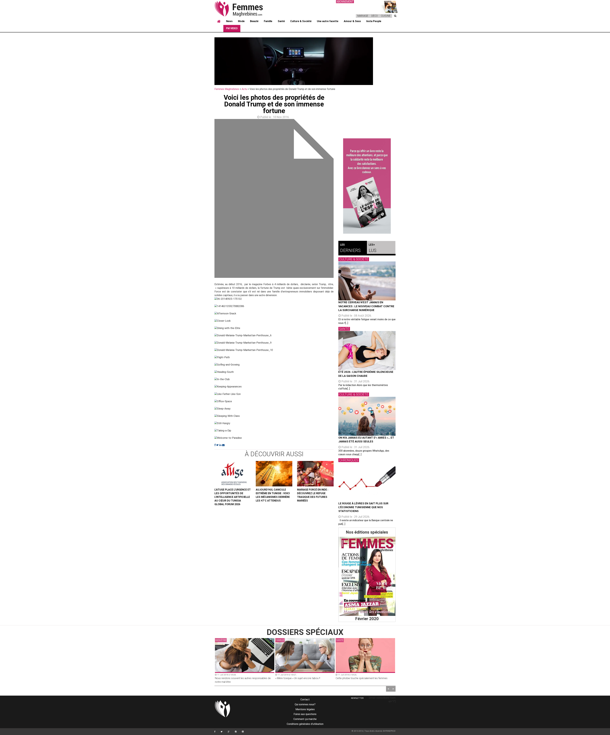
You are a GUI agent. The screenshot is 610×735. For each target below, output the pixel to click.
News (229, 21)
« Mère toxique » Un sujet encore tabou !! (237, 678)
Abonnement (344, 1)
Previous (210, 199)
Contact (305, 699)
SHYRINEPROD (389, 731)
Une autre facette (327, 21)
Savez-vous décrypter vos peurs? (354, 678)
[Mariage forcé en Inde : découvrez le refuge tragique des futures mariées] (315, 473)
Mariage (362, 15)
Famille (268, 21)
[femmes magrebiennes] (243, 8)
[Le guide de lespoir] (367, 186)
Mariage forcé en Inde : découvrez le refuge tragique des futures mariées (312, 495)
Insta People (373, 21)
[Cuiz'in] (389, 6)
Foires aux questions (305, 714)
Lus (372, 248)
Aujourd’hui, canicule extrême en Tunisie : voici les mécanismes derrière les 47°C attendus (273, 495)
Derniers (350, 248)
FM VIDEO (232, 28)
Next (338, 199)
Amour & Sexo (352, 21)
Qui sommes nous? (305, 704)
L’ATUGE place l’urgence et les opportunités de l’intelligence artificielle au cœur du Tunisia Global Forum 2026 (232, 497)
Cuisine (385, 15)
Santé (281, 21)
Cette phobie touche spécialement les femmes (301, 678)
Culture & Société (301, 21)
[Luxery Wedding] (367, 576)
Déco (374, 15)
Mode (241, 21)
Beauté (254, 21)
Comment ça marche (305, 719)
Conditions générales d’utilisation (305, 723)
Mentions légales (305, 709)
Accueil (218, 21)
